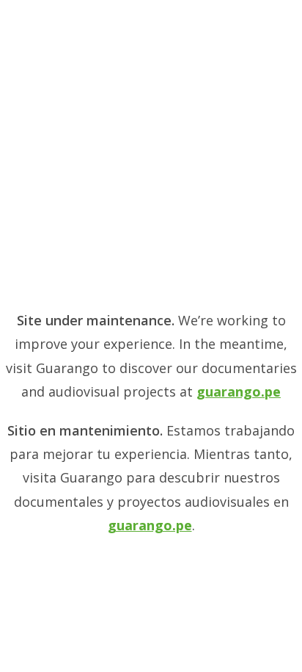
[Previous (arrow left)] (25, 336)
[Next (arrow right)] (276, 336)
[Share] (221, 16)
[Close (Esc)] (253, 16)
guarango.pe (238, 391)
